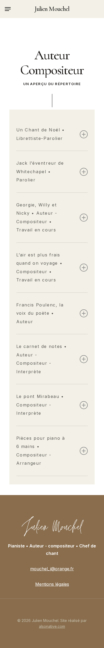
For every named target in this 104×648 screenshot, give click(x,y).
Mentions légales (52, 584)
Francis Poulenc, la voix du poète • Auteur (40, 313)
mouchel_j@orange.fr (52, 568)
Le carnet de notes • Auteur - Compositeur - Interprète (41, 359)
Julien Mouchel (52, 9)
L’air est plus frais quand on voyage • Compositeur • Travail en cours (39, 267)
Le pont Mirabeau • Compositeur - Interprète (40, 405)
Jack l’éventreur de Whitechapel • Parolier (40, 171)
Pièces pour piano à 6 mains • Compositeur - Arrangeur (40, 450)
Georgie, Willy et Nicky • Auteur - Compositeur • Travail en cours (36, 217)
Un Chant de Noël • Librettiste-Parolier (40, 134)
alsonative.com (52, 626)
